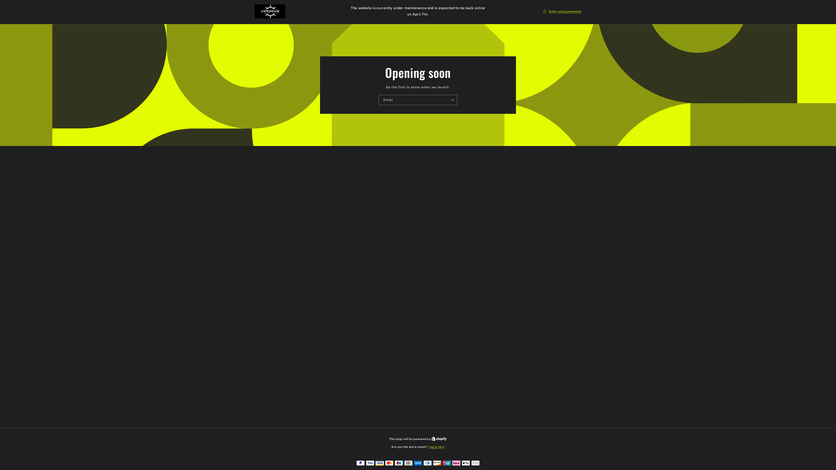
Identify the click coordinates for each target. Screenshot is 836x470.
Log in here (437, 446)
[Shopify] (439, 439)
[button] (562, 11)
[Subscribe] (452, 100)
